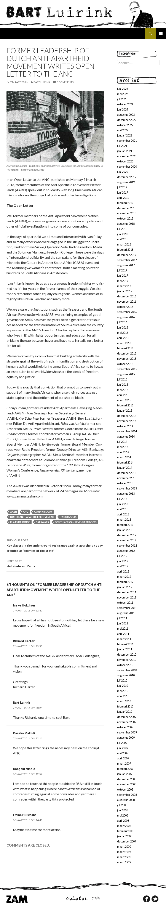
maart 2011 (124, 639)
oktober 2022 (125, 125)
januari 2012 (124, 587)
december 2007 (126, 841)
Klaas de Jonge (20, 522)
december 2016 (126, 296)
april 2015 (123, 395)
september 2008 (127, 794)
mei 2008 (122, 815)
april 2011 (123, 633)
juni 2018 (122, 234)
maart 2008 (124, 826)
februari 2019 (125, 203)
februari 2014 (125, 462)
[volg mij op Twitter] (155, 898)
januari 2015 (124, 410)
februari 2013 (125, 524)
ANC (25, 511)
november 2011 (126, 597)
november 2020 (126, 156)
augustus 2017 (126, 265)
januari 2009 (124, 774)
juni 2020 (122, 171)
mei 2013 (122, 509)
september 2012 (127, 545)
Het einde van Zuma (20, 563)
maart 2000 (124, 846)
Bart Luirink (42, 82)
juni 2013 (122, 504)
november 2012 (126, 540)
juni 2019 (122, 192)
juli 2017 (122, 270)
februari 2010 (125, 706)
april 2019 (123, 197)
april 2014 (123, 452)
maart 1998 (124, 851)
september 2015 (127, 369)
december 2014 (126, 415)
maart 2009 (124, 763)
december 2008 (126, 779)
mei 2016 (122, 332)
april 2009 (123, 758)
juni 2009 (122, 748)
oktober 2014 (125, 426)
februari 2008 (125, 831)
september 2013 (127, 488)
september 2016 (127, 312)
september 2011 (127, 608)
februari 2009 (125, 768)
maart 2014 (124, 457)
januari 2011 (124, 649)
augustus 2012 (126, 550)
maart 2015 (124, 400)
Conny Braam (43, 511)
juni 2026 (122, 88)
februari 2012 (125, 582)
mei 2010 (122, 691)
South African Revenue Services (76, 522)
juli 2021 (122, 146)
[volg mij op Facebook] (146, 898)
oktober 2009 (125, 727)
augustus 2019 (126, 182)
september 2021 (127, 140)
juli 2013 (122, 499)
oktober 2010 (125, 665)
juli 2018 (122, 229)
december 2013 (126, 473)
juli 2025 (122, 99)
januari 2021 (124, 151)
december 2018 (126, 208)
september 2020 (127, 166)
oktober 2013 (125, 483)
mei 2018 (122, 239)
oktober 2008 (125, 789)
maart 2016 (124, 343)
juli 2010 (122, 680)
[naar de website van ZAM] (17, 898)
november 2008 (126, 784)
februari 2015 (125, 405)
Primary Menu (161, 33)
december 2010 (126, 654)
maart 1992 (124, 862)
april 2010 (123, 696)
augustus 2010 (126, 675)
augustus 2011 (126, 613)
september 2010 (127, 670)
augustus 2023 (126, 114)
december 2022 (126, 120)
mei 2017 (122, 280)
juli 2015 (122, 379)
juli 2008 (122, 805)
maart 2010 (124, 701)
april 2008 (123, 820)
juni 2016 (122, 327)
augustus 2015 (126, 374)
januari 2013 (124, 530)
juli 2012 (122, 556)
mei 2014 (122, 447)
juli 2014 (122, 441)
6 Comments (65, 82)
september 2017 (127, 260)
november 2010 (126, 659)
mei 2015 (122, 389)
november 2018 (126, 213)
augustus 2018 (126, 223)
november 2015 (126, 358)
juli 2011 (122, 618)
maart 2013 (124, 519)
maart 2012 (124, 576)
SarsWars (42, 522)
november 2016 (126, 301)
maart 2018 (124, 244)
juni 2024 (122, 109)
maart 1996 (124, 857)
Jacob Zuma (69, 516)
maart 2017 (124, 286)
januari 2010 (124, 711)
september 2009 (127, 732)
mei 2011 (122, 628)
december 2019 (126, 177)
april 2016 (123, 338)
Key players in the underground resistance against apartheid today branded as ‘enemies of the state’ (54, 545)
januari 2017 (124, 291)
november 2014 (126, 421)
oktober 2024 (125, 104)
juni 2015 (122, 384)
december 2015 (126, 353)
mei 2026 (122, 94)
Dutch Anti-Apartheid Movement (32, 516)
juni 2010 (122, 685)
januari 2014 (124, 467)
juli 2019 (122, 187)
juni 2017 (122, 275)
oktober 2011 (125, 602)
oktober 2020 (125, 161)
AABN (13, 511)
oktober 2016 (125, 306)
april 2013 (123, 514)
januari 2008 (124, 836)
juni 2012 (122, 561)
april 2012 (123, 571)
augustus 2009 (126, 737)
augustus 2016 (126, 317)
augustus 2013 (126, 493)
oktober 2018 (125, 218)
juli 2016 (122, 322)
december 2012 (126, 535)
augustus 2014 (126, 436)
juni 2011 (122, 623)
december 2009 (126, 717)
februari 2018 (125, 249)
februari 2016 (125, 348)
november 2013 (126, 478)
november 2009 (126, 722)
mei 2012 (122, 566)
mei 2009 (122, 753)
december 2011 (126, 592)
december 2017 (126, 255)
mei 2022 (122, 130)
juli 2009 (122, 742)
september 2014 (127, 431)
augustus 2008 (126, 800)
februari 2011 (125, 644)
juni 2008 (122, 810)
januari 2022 (124, 135)
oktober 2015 (125, 364)
